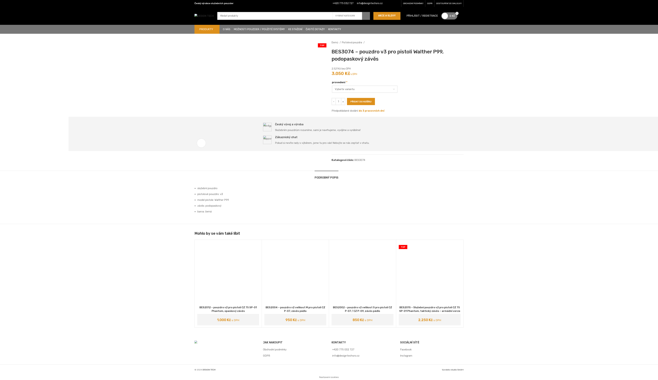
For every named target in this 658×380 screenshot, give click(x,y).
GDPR (266, 355)
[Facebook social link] (388, 3)
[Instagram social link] (393, 3)
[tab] (326, 176)
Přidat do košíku (360, 101)
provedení (339, 82)
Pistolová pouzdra (352, 42)
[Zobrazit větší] (201, 143)
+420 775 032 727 (343, 3)
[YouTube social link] (397, 3)
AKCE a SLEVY (387, 15)
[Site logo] (204, 15)
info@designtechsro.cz (370, 3)
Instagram (406, 355)
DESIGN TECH (209, 370)
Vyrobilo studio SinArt (453, 370)
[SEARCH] (366, 16)
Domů (335, 42)
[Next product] (462, 42)
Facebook (406, 349)
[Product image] (430, 273)
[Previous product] (455, 42)
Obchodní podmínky (275, 349)
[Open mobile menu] (462, 15)
